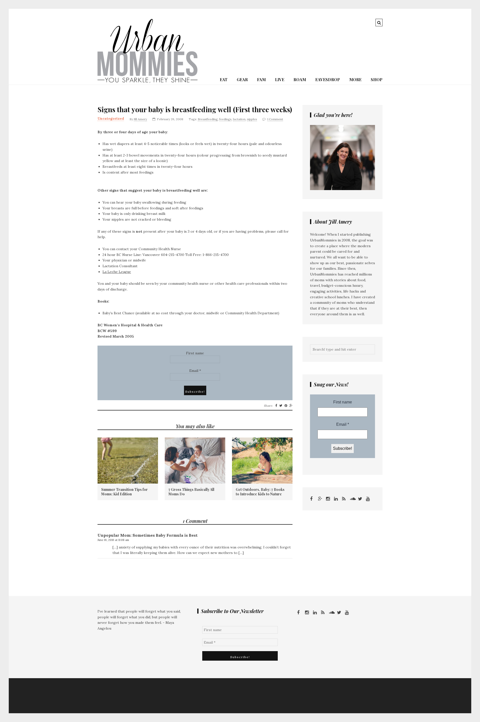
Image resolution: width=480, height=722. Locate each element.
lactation (239, 119)
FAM (261, 79)
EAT (224, 79)
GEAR (242, 79)
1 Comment (275, 119)
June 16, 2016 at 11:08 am (113, 540)
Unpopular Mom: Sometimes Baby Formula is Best (148, 535)
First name (195, 353)
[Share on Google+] (291, 405)
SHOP (376, 79)
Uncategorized (111, 118)
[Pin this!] (285, 405)
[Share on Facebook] (276, 405)
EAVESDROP (327, 79)
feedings (225, 119)
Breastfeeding (208, 119)
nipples (252, 119)
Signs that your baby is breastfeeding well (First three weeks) (195, 109)
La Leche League (116, 271)
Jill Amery (140, 119)
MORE (355, 79)
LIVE (279, 79)
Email (195, 370)
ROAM (300, 79)
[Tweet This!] (280, 405)
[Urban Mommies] (148, 81)
